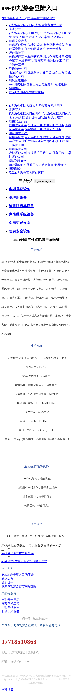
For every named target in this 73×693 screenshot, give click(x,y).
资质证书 (31, 37)
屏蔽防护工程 (18, 52)
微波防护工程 (56, 60)
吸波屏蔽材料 (18, 72)
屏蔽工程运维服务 (39, 84)
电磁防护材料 (18, 68)
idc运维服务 (59, 84)
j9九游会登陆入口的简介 (25, 33)
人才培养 (57, 37)
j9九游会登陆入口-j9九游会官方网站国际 (28, 18)
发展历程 (19, 37)
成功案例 (44, 37)
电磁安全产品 (18, 40)
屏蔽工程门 (59, 72)
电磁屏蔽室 (16, 56)
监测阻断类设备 (53, 44)
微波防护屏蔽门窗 (40, 72)
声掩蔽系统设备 (21, 214)
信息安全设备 (52, 48)
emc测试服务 (17, 84)
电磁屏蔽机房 (34, 56)
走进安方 (15, 29)
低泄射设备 (35, 44)
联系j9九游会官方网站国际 (26, 92)
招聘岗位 (15, 88)
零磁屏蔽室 (38, 60)
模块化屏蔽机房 (53, 56)
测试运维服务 (18, 80)
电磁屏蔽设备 (18, 44)
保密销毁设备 (34, 48)
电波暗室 (25, 60)
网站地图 (7, 689)
